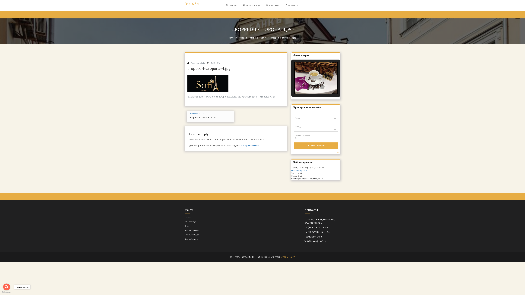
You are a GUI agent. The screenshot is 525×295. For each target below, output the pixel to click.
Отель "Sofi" (288, 257)
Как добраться (191, 239)
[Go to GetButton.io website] (6, 292)
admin (202, 63)
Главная (188, 217)
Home (231, 38)
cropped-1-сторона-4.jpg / (252, 38)
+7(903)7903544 (192, 235)
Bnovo (338, 152)
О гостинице (190, 222)
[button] (309, 86)
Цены (187, 226)
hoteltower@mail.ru (299, 170)
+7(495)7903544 (192, 230)
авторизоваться (250, 145)
